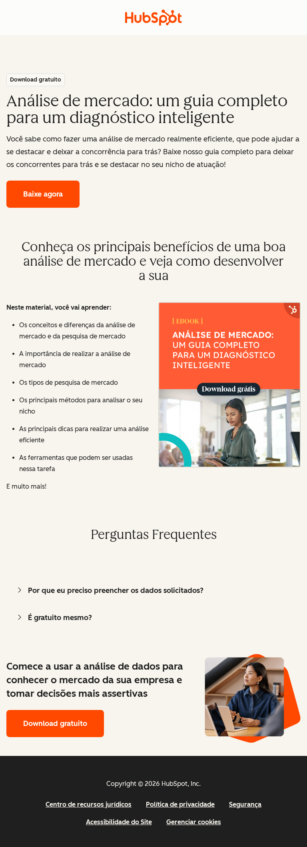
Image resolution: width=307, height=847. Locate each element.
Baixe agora (43, 194)
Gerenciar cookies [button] (193, 822)
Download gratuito (55, 723)
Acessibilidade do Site (119, 822)
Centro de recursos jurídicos (89, 804)
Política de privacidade (180, 804)
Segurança (245, 804)
